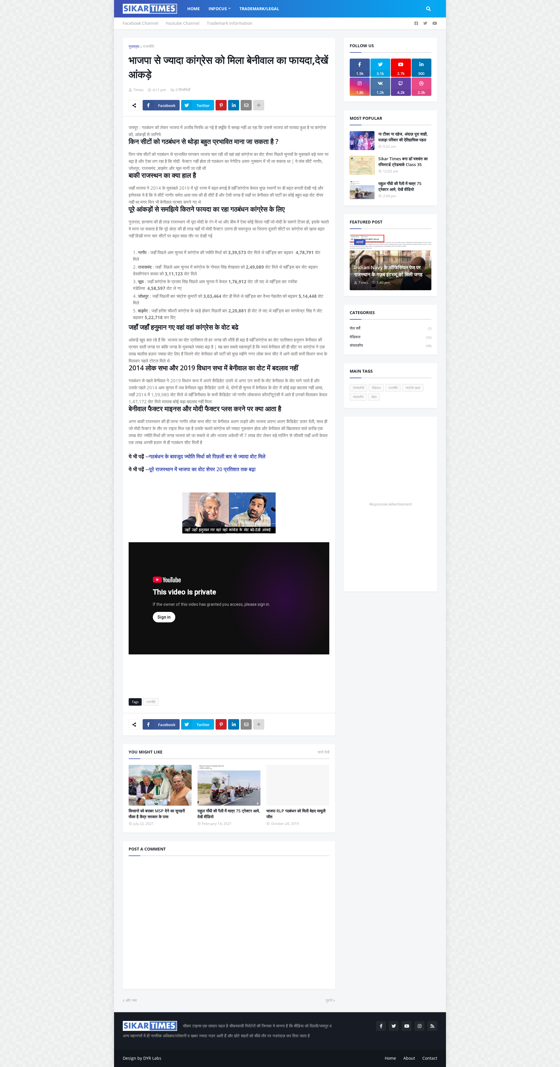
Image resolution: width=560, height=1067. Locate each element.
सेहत (374, 397)
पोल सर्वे (390, 328)
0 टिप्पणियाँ (183, 89)
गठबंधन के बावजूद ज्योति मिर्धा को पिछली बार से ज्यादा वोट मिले (207, 456)
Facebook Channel (140, 23)
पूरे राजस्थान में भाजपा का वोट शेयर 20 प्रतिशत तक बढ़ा (202, 469)
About (409, 1058)
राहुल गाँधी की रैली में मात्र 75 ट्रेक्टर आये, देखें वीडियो (228, 813)
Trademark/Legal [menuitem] (259, 8)
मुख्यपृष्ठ (134, 46)
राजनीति (148, 46)
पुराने (329, 1000)
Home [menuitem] (193, 8)
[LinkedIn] (233, 105)
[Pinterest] (221, 105)
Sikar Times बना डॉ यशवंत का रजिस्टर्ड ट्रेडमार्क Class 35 (403, 161)
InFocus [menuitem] (218, 8)
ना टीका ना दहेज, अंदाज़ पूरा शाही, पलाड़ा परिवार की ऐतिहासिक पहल (403, 136)
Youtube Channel (183, 23)
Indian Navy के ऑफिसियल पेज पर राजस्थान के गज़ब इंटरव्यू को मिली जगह (388, 271)
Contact (429, 1058)
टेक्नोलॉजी (358, 387)
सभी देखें (323, 752)
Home (390, 1058)
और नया (131, 1000)
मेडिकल (390, 336)
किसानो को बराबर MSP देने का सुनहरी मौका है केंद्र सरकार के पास (157, 813)
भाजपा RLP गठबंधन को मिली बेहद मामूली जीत (296, 813)
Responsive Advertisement (390, 504)
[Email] (246, 105)
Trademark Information (229, 23)
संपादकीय (390, 345)
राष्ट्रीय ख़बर (412, 387)
